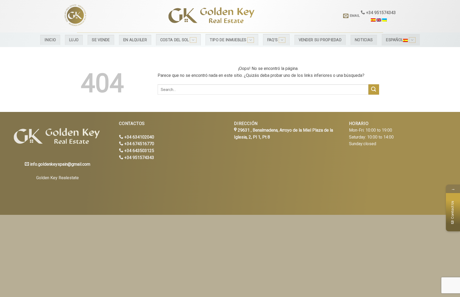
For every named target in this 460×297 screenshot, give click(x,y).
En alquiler (135, 40)
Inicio (50, 40)
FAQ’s (272, 40)
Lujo (74, 40)
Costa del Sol (174, 40)
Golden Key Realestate (57, 177)
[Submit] (373, 89)
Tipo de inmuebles (228, 40)
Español (394, 40)
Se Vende (101, 40)
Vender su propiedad (320, 40)
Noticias (364, 40)
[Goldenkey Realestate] (107, 16)
